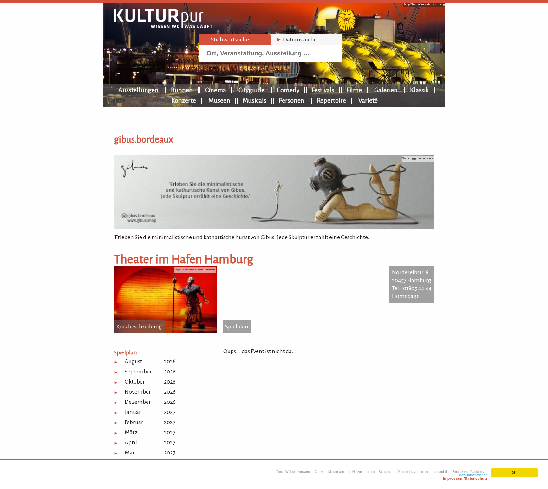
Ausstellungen (138, 89)
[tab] (235, 39)
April (131, 442)
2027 (169, 412)
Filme (354, 89)
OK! (514, 472)
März (131, 432)
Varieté (368, 100)
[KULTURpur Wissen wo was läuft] (163, 26)
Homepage (406, 296)
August (133, 361)
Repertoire (331, 100)
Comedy (288, 89)
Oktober (135, 381)
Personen (291, 100)
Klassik (419, 89)
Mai (129, 452)
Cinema (215, 89)
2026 (170, 361)
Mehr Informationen (465, 477)
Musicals (254, 100)
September (138, 371)
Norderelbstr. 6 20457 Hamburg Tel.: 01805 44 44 (412, 280)
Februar (134, 422)
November (138, 392)
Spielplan (236, 326)
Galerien (386, 89)
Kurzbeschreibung (139, 326)
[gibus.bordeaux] (274, 227)
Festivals (323, 89)
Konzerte (183, 100)
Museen (219, 100)
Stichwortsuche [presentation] (226, 39)
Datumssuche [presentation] (296, 39)
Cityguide (251, 89)
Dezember (138, 402)
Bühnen (182, 89)
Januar (133, 412)
